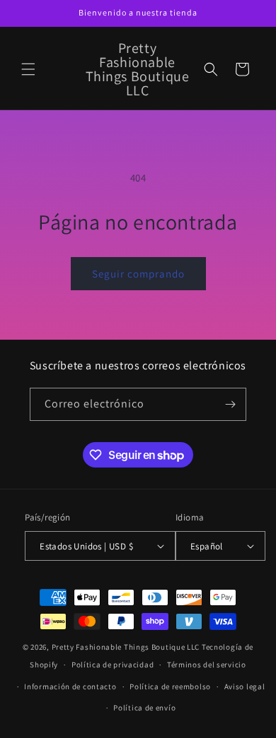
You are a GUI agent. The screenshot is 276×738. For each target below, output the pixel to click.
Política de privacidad (112, 664)
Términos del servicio (206, 664)
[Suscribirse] (230, 404)
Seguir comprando (138, 273)
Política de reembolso (170, 686)
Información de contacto (70, 686)
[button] (28, 69)
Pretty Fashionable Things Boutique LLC (126, 647)
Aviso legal (244, 686)
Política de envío (144, 708)
